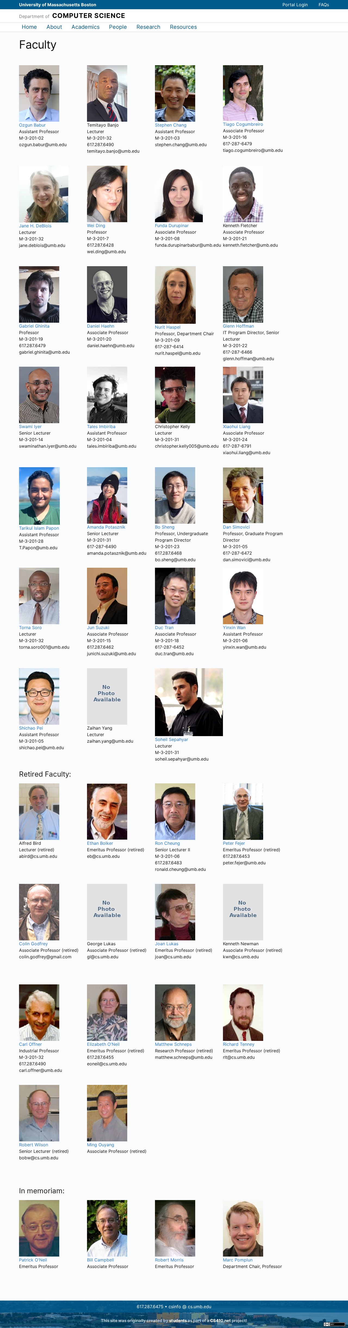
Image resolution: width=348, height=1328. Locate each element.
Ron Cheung (167, 843)
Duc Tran (164, 627)
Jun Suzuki (98, 627)
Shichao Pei (31, 728)
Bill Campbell (100, 1260)
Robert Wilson (33, 1144)
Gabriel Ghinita (34, 326)
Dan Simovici (236, 527)
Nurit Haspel (168, 327)
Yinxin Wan (234, 627)
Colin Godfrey (33, 943)
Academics (86, 27)
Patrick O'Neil (33, 1260)
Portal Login (295, 4)
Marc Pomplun (238, 1260)
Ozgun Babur (32, 125)
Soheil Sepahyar (171, 739)
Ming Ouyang (100, 1144)
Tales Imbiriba (101, 426)
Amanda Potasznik (106, 527)
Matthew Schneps (173, 1044)
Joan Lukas (166, 943)
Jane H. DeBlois (35, 225)
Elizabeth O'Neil (103, 1044)
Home (29, 27)
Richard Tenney (238, 1044)
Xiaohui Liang (236, 426)
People (118, 27)
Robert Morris (169, 1260)
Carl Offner (30, 1044)
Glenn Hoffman (238, 326)
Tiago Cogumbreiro (243, 124)
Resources (183, 27)
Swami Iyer (30, 426)
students (178, 1320)
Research (148, 27)
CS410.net (220, 1320)
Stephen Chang (171, 125)
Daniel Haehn (100, 326)
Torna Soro (30, 627)
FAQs (324, 4)
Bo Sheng (165, 527)
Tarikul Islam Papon (39, 528)
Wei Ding (96, 225)
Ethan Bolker (100, 843)
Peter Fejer (234, 843)
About (54, 27)
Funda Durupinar (172, 225)
